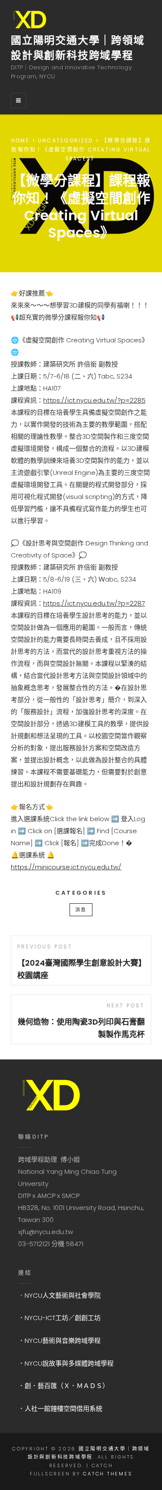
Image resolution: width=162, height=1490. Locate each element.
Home (20, 140)
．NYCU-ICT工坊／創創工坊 (59, 1317)
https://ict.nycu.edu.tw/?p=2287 (94, 603)
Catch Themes (107, 1473)
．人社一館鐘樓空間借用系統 (60, 1408)
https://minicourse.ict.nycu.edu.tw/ (66, 866)
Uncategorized (65, 140)
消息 (80, 909)
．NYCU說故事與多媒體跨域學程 (66, 1363)
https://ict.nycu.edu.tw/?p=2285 (94, 400)
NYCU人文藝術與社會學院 (63, 1295)
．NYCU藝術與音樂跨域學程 (59, 1340)
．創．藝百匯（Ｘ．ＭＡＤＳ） (63, 1385)
